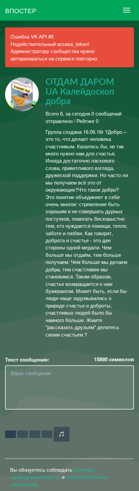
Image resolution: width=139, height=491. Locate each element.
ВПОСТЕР (20, 10)
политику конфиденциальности (52, 473)
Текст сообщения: (27, 359)
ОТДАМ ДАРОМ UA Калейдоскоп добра (80, 92)
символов (114, 359)
